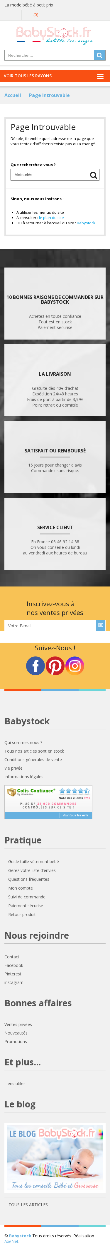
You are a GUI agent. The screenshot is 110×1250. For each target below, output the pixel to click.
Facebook (13, 965)
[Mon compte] (13, 15)
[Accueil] (55, 35)
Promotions (15, 1041)
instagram (13, 982)
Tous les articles (27, 1204)
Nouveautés (16, 1033)
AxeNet (11, 1241)
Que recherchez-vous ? (33, 164)
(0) (35, 14)
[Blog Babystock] (55, 1160)
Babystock (86, 222)
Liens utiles (15, 1083)
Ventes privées (18, 1024)
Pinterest (12, 974)
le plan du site (51, 217)
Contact (11, 957)
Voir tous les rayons (28, 75)
